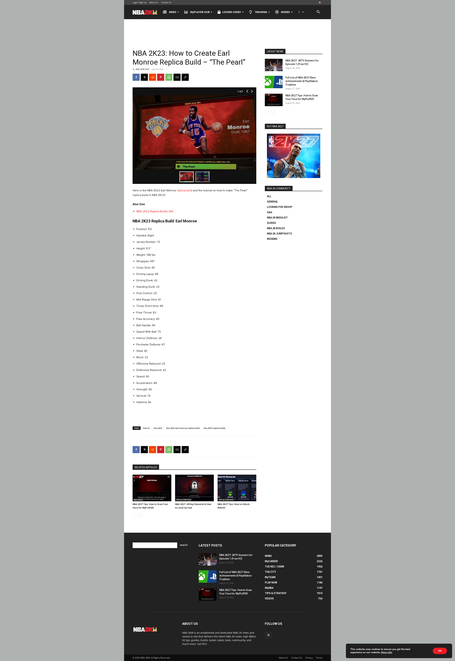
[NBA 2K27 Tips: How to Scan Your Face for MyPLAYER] (152, 488)
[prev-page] (135, 515)
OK (440, 650)
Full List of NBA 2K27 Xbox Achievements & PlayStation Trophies (301, 81)
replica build (184, 190)
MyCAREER (138, 499)
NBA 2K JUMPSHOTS (279, 233)
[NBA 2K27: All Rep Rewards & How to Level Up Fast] (194, 488)
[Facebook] (136, 77)
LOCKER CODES (231, 12)
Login (135, 2)
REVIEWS (272, 238)
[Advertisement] (227, 34)
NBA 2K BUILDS (276, 228)
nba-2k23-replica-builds (214, 428)
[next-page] (140, 515)
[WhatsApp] (168, 77)
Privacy (309, 657)
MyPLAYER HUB (200, 12)
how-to (146, 428)
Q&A (269, 212)
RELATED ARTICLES (146, 467)
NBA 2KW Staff (142, 69)
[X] (319, 2)
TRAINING (261, 12)
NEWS (172, 12)
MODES (285, 12)
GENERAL (272, 201)
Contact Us (166, 2)
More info (386, 652)
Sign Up (142, 2)
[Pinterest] (160, 77)
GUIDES (271, 223)
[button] (318, 12)
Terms (319, 657)
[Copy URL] (185, 77)
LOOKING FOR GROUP (279, 207)
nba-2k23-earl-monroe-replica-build (183, 428)
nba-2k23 (158, 428)
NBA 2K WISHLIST (277, 217)
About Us (153, 2)
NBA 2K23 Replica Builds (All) (154, 211)
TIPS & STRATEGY (183, 499)
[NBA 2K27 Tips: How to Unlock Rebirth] (237, 488)
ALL (269, 196)
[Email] (177, 77)
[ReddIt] (152, 77)
